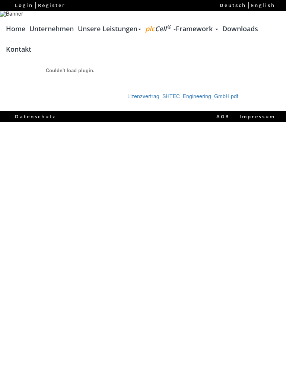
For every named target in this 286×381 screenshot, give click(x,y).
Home (15, 28)
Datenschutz (35, 116)
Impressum (257, 116)
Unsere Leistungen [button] (107, 28)
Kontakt (18, 49)
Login (24, 5)
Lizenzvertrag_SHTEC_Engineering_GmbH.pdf (182, 96)
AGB (223, 116)
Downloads (240, 28)
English (263, 5)
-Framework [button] (179, 28)
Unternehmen (51, 28)
